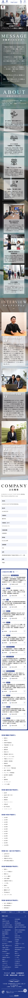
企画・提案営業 (7, 770)
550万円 (5, 833)
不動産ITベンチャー (6, 969)
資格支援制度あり (8, 905)
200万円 (5, 817)
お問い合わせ (21, 975)
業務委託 (6, 799)
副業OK (5, 885)
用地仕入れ (6, 752)
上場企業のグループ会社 (19, 943)
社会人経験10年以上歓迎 (7, 925)
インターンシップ (7, 809)
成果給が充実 (17, 935)
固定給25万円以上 (5, 937)
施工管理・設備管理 (8, 775)
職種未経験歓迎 (5, 933)
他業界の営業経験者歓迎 (19, 925)
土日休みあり (7, 853)
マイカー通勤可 (7, 876)
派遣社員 (6, 804)
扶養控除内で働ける (8, 880)
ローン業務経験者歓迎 (6, 930)
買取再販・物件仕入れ (8, 754)
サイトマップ (7, 973)
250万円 (5, 820)
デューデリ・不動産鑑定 (9, 772)
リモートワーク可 (8, 894)
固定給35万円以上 (18, 937)
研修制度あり (7, 908)
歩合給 (16, 933)
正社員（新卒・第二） (8, 795)
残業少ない (6, 874)
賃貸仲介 (6, 738)
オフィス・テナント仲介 (9, 756)
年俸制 (3, 935)
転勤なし (6, 869)
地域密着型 (17, 939)
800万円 (5, 840)
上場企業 (16, 941)
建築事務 (6, 779)
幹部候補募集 (17, 919)
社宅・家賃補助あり (8, 903)
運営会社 (13, 973)
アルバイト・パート (8, 802)
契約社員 (6, 797)
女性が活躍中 (7, 878)
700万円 (5, 838)
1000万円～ (6, 845)
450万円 (5, 829)
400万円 (5, 826)
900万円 (5, 843)
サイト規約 (6, 975)
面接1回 (16, 921)
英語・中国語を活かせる (7, 945)
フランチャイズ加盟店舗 (7, 941)
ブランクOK (6, 887)
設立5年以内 (4, 939)
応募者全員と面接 (5, 921)
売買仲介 (6, 740)
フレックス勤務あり (8, 871)
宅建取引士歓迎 (5, 947)
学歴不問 (16, 945)
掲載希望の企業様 (13, 975)
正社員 (5, 792)
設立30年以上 (5, 943)
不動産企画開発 (7, 765)
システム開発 (7, 784)
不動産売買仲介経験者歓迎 (7, 927)
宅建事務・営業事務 (8, 761)
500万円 (5, 831)
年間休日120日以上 (8, 858)
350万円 (5, 824)
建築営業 (6, 749)
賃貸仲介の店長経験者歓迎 (20, 930)
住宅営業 (6, 747)
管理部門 (6, 763)
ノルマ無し (6, 883)
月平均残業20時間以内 (9, 860)
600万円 (5, 836)
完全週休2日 (6, 856)
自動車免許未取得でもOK (20, 947)
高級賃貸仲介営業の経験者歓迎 (20, 927)
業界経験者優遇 (18, 923)
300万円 (5, 822)
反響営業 (16, 967)
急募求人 (4, 919)
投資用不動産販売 (8, 742)
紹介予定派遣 (7, 806)
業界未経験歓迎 (5, 932)
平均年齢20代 (7, 892)
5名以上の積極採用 (6, 923)
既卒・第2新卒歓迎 (18, 932)
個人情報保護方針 (20, 973)
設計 (5, 777)
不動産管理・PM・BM (8, 745)
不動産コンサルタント (8, 758)
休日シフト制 (4, 965)
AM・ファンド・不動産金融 (10, 768)
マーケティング (7, 782)
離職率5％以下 (7, 890)
